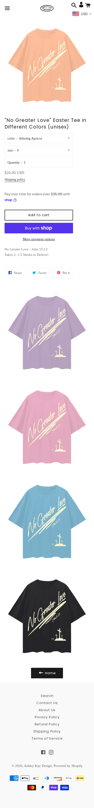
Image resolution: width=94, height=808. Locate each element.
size (10, 150)
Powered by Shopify (68, 766)
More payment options (39, 239)
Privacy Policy (47, 717)
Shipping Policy (47, 731)
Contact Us (47, 702)
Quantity (14, 162)
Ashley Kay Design (38, 766)
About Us (47, 709)
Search (47, 695)
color (11, 138)
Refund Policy (47, 724)
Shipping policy (15, 179)
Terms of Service (47, 738)
